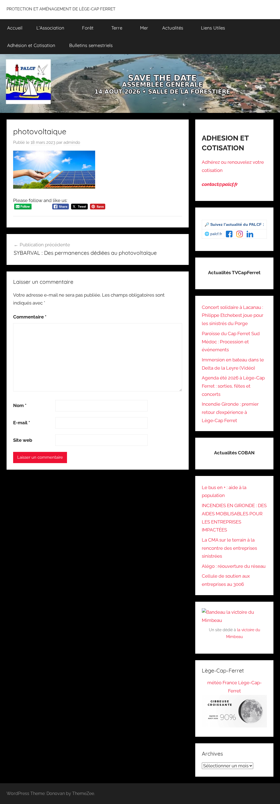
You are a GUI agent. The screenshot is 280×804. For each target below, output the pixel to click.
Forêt (88, 28)
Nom (20, 405)
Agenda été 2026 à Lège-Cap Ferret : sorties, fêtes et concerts (233, 386)
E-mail (21, 422)
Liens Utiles (213, 28)
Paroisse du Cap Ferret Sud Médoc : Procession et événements (231, 342)
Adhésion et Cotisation (31, 45)
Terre (116, 28)
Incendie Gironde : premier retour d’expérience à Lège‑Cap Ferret (230, 412)
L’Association (50, 28)
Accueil (14, 28)
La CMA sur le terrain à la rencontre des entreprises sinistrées (229, 548)
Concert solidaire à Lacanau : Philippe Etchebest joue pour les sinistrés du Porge (232, 315)
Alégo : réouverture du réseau (234, 566)
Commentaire (29, 317)
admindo (71, 142)
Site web (22, 440)
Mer (144, 28)
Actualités (172, 28)
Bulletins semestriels (91, 45)
